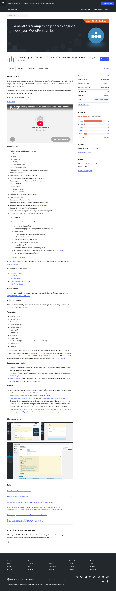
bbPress (92, 566)
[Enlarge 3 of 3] (71, 444)
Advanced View (83, 105)
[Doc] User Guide (16, 273)
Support (106, 68)
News (9, 563)
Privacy (9, 569)
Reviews (21, 68)
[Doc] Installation (16, 276)
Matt (91, 563)
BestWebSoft (45, 356)
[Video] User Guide (16, 284)
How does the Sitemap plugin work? (19, 491)
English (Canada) (29, 579)
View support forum (84, 153)
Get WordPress (107, 3)
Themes (30, 563)
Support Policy (60, 250)
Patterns (30, 569)
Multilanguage (38, 205)
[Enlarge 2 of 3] (71, 425)
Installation (31, 68)
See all (106, 137)
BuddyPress (93, 569)
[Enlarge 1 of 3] (37, 425)
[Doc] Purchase (15, 279)
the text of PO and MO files (29, 356)
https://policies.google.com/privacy (54, 398)
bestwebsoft (24, 60)
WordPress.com (94, 561)
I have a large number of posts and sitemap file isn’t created (27, 515)
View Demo (11, 102)
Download (104, 59)
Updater (12, 368)
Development (43, 68)
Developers (52, 566)
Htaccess (13, 373)
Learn (50, 561)
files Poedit (61, 359)
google (96, 99)
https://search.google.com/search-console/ (24, 396)
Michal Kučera (32, 341)
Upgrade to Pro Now (18, 257)
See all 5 (106, 95)
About (9, 561)
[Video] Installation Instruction (20, 281)
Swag (71, 569)
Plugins (30, 566)
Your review (82, 137)
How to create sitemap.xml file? (17, 496)
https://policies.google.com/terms (21, 398)
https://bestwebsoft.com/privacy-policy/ (51, 409)
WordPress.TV (53, 569)
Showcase (31, 561)
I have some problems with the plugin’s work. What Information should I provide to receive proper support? (25, 521)
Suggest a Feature (13, 264)
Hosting (9, 566)
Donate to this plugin (85, 171)
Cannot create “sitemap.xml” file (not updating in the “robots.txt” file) (30, 502)
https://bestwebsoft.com (18, 409)
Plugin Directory (12, 9)
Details (11, 68)
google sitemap (104, 99)
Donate (71, 566)
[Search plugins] (26, 15)
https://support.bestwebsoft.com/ (18, 296)
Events (71, 563)
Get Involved (73, 561)
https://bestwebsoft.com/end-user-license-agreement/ (40, 412)
